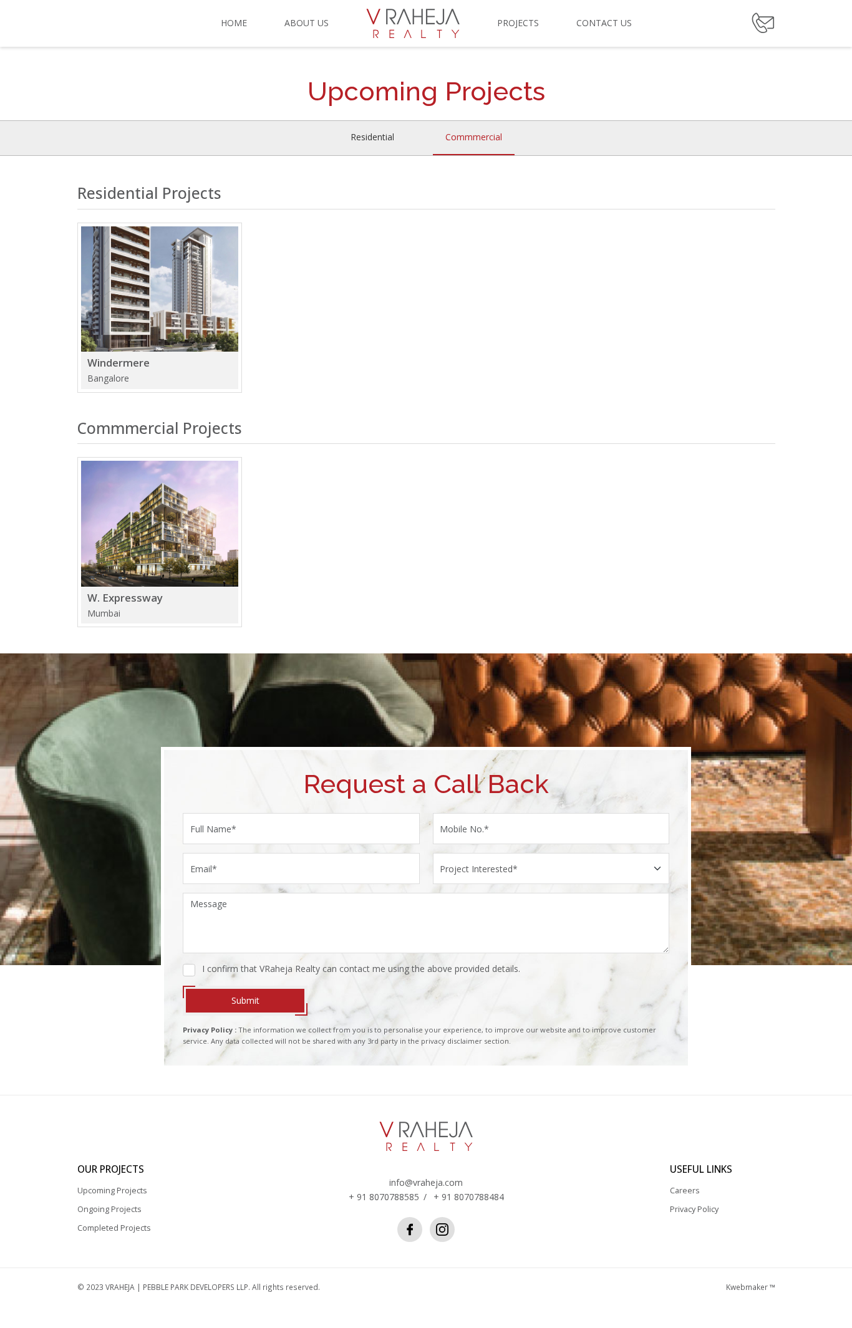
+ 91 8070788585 (384, 1197)
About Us (306, 23)
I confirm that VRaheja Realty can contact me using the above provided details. (361, 968)
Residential (372, 137)
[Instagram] (442, 1229)
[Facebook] (409, 1229)
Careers (685, 1190)
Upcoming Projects (112, 1190)
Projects (518, 23)
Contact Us (604, 23)
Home (234, 23)
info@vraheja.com (426, 1182)
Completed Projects (114, 1228)
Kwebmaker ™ (750, 1287)
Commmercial (473, 137)
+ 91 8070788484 (468, 1197)
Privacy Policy (694, 1209)
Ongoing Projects (109, 1209)
